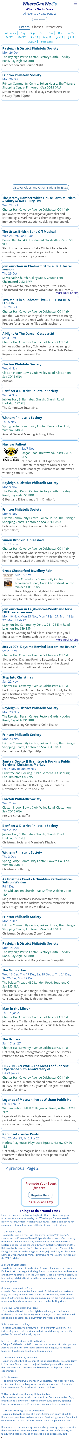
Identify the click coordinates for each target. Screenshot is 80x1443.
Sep (32, 33)
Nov (51, 33)
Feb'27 (9, 37)
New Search (39, 19)
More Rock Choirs (67, 293)
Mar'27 (22, 37)
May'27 (47, 37)
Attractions (53, 27)
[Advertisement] (40, 142)
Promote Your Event (41, 1185)
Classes (37, 27)
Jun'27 (60, 37)
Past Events (47, 41)
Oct (41, 33)
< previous (15, 1168)
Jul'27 (71, 37)
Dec (60, 33)
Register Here (40, 1195)
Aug (23, 33)
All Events (10, 33)
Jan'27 (71, 33)
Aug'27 (32, 41)
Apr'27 (34, 37)
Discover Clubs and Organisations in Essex (40, 187)
